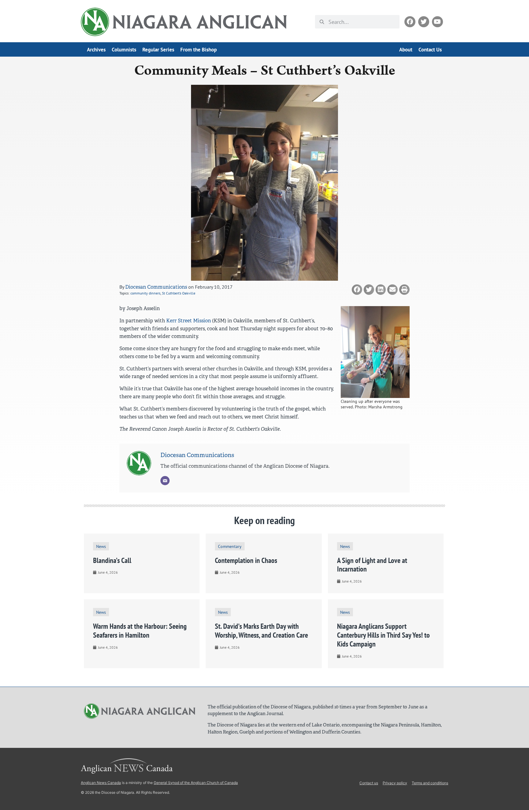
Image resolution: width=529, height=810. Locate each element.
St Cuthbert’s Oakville (178, 293)
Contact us (368, 783)
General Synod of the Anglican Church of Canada (196, 782)
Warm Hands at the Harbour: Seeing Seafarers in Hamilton (140, 630)
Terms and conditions (430, 783)
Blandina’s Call (112, 560)
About (405, 49)
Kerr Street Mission (188, 320)
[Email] (165, 480)
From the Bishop (198, 49)
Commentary (230, 546)
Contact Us (430, 49)
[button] (357, 289)
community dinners (145, 293)
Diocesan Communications (156, 287)
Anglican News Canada (101, 782)
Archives (96, 49)
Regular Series (158, 49)
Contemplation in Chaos (246, 560)
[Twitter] (423, 21)
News (101, 546)
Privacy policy (395, 783)
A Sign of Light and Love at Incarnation (372, 565)
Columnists (124, 49)
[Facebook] (409, 21)
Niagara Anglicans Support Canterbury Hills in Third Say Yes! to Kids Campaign (383, 635)
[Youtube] (437, 21)
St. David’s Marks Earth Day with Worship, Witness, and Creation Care (261, 630)
